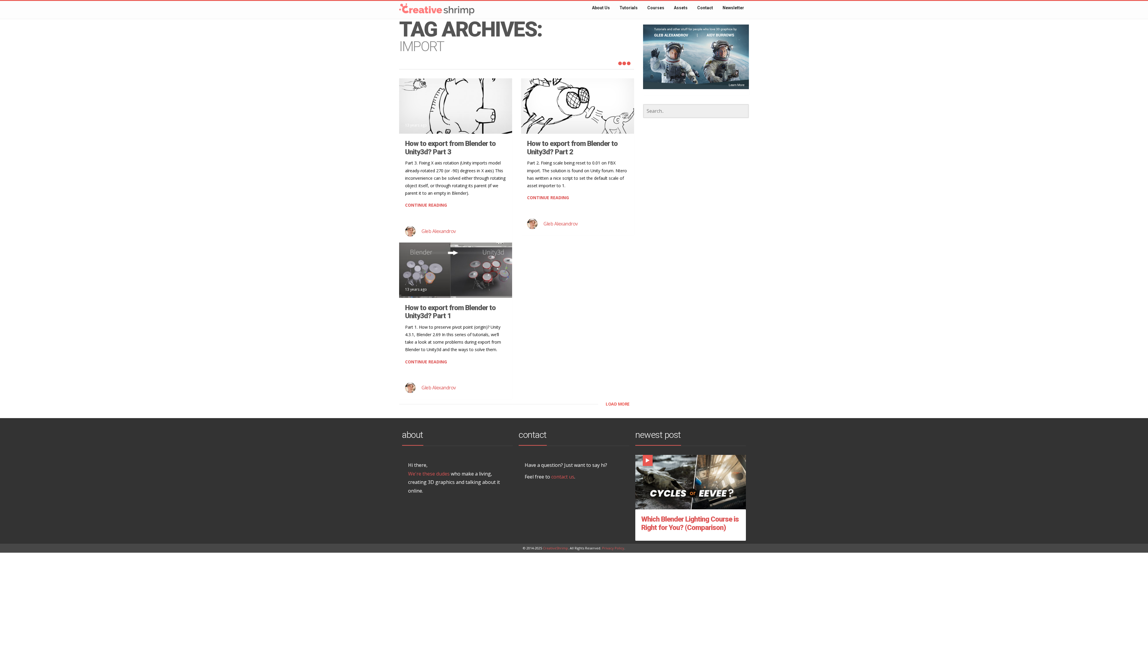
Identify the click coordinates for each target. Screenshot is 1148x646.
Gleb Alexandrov (439, 231)
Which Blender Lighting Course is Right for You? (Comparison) (690, 523)
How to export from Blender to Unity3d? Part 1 (450, 312)
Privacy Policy (613, 548)
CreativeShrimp (555, 548)
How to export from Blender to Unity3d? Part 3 (450, 147)
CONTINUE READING (426, 205)
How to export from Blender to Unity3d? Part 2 (572, 147)
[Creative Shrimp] (424, 7)
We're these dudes (429, 473)
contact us (562, 476)
